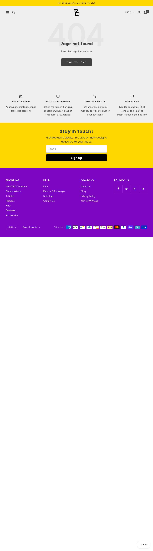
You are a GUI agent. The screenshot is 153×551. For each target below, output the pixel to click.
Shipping (48, 196)
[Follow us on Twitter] (126, 189)
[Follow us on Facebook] (118, 189)
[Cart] (145, 12)
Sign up (76, 158)
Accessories (12, 215)
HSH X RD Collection (16, 186)
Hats (8, 205)
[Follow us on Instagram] (135, 189)
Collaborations (13, 191)
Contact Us (49, 200)
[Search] (13, 12)
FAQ (45, 186)
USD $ (128, 12)
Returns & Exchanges (54, 191)
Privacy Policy (88, 196)
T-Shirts (10, 196)
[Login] (139, 12)
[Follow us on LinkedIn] (143, 189)
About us (85, 186)
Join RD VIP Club (89, 200)
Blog (83, 191)
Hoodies (10, 200)
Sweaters (10, 210)
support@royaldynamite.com (132, 114)
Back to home (76, 62)
